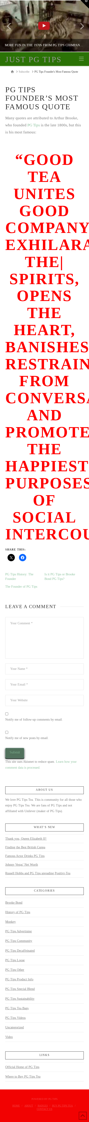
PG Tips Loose (15, 960)
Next (79, 26)
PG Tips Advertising (18, 931)
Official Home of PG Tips (22, 1067)
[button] (81, 59)
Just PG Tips (33, 60)
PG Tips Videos (15, 1018)
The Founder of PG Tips (21, 586)
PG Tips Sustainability (19, 998)
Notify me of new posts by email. (27, 738)
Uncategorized (14, 1027)
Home (16, 1105)
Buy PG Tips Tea (62, 1105)
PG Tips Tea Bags (17, 1008)
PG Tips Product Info (19, 979)
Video (9, 1037)
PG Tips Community (18, 941)
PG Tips (33, 125)
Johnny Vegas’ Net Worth (21, 864)
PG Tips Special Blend (20, 989)
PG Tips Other (14, 970)
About (28, 1105)
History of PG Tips (17, 912)
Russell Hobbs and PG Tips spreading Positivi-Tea (37, 873)
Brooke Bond (13, 902)
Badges (43, 1105)
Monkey (10, 921)
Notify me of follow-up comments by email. (34, 719)
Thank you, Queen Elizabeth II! (26, 838)
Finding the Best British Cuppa (25, 847)
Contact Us (44, 1109)
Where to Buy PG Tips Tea (22, 1076)
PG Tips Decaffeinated (20, 950)
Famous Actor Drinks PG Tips (24, 856)
